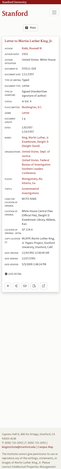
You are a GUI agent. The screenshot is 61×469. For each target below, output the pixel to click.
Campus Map (45, 447)
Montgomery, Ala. (32, 179)
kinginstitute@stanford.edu (19, 447)
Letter (25, 113)
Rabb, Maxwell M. (32, 48)
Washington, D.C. (32, 107)
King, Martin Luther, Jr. (35, 137)
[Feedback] (24, 286)
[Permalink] (43, 286)
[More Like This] (34, 286)
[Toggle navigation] (54, 12)
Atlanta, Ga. (29, 183)
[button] (16, 286)
